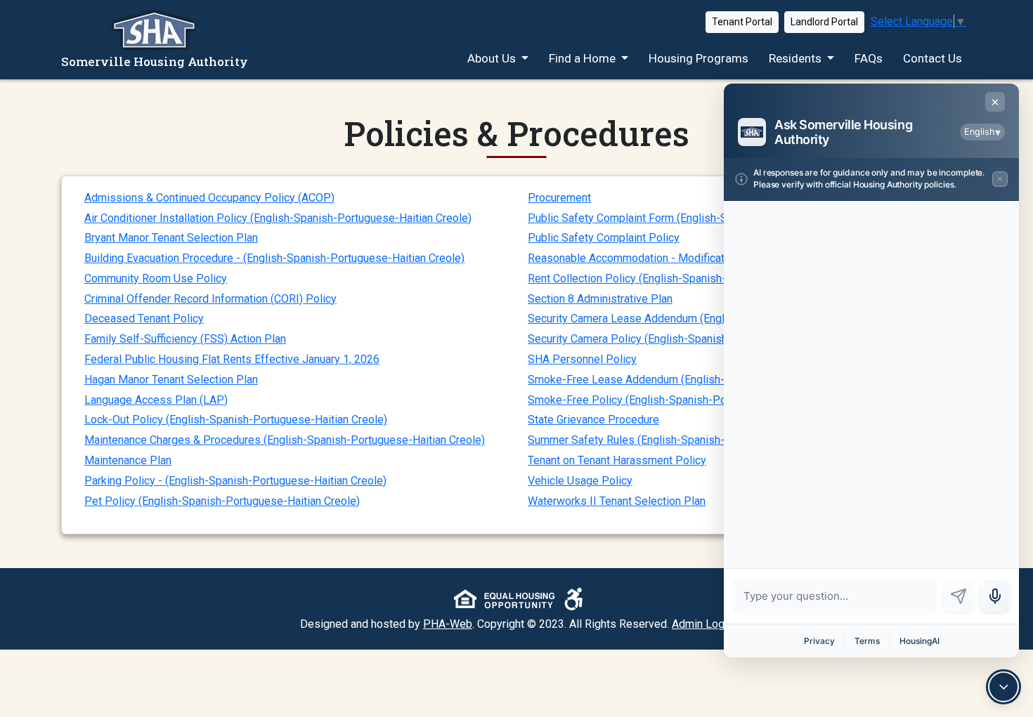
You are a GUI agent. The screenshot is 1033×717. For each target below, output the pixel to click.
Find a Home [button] (583, 58)
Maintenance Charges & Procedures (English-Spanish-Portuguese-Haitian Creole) (284, 440)
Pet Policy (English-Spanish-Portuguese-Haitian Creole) (222, 501)
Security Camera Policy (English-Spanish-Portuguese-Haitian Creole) (697, 339)
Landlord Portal (824, 21)
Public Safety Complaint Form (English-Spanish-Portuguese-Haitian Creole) (713, 218)
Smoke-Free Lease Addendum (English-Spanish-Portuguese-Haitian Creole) (715, 379)
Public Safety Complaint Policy (604, 237)
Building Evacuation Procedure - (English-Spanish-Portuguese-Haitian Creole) (274, 258)
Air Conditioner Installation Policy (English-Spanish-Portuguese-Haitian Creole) (278, 218)
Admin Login (702, 624)
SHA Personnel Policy (582, 359)
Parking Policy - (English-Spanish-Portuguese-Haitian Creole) (235, 480)
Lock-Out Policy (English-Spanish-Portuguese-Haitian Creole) (235, 419)
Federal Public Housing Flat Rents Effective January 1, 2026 (231, 359)
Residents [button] (796, 58)
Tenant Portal (742, 21)
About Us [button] (493, 58)
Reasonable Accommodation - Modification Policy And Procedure (688, 258)
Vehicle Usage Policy (580, 480)
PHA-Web (447, 624)
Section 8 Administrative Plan (600, 298)
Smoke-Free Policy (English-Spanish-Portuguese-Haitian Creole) (687, 400)
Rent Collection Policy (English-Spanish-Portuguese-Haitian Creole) (694, 278)
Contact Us (932, 58)
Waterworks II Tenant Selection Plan (617, 501)
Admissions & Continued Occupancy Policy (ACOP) (209, 197)
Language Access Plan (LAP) (156, 400)
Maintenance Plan (127, 460)
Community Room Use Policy (155, 278)
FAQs (869, 58)
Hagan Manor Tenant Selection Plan (171, 379)
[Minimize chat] (1003, 686)
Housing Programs (698, 58)
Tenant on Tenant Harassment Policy (617, 460)
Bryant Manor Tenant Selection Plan (171, 237)
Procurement (559, 197)
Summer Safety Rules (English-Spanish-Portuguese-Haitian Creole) (693, 440)
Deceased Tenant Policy (144, 318)
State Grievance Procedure (593, 419)
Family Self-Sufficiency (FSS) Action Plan (185, 339)
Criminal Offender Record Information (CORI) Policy (210, 298)
